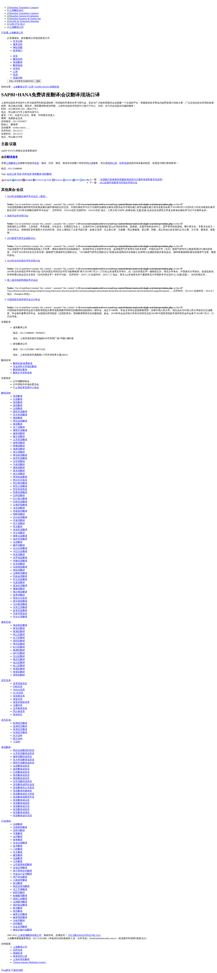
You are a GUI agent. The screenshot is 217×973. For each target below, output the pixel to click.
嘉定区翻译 (19, 659)
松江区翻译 (19, 665)
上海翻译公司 (20, 86)
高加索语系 (19, 696)
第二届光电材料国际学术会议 (22, 280)
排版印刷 (17, 77)
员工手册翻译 (20, 889)
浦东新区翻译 (20, 625)
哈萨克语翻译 (20, 539)
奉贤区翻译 (19, 672)
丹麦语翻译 (19, 520)
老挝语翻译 (19, 570)
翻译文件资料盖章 (22, 372)
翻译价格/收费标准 (22, 363)
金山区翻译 (19, 662)
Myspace (58, 180)
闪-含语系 (18, 693)
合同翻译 (17, 836)
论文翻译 (17, 852)
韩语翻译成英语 (21, 775)
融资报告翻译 (20, 917)
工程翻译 (17, 849)
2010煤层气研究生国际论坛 (21, 238)
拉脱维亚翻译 (20, 567)
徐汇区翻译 (19, 634)
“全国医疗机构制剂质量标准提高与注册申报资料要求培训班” (131, 179)
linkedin (69, 180)
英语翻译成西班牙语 (23, 797)
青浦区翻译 (19, 668)
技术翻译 (17, 846)
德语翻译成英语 (21, 769)
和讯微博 (28, 180)
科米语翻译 (19, 554)
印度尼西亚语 (20, 613)
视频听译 (17, 953)
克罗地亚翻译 (20, 557)
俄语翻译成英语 (21, 778)
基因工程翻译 (20, 898)
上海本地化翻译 (21, 959)
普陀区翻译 (19, 640)
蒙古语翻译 (19, 436)
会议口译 (11, 174)
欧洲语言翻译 (20, 723)
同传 (19, 174)
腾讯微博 (18, 180)
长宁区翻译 (19, 637)
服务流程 (17, 44)
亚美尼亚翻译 (20, 610)
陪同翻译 (47, 174)
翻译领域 (17, 65)
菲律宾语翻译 (20, 529)
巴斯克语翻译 (20, 501)
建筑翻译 (17, 855)
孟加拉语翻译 (20, 585)
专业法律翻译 (20, 843)
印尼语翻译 (19, 461)
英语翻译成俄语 (21, 812)
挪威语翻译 (19, 588)
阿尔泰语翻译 (20, 483)
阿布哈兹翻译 (20, 477)
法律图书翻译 (20, 902)
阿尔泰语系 (19, 711)
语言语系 (6, 680)
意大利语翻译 (20, 414)
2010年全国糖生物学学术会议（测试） (27, 196)
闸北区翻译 (19, 644)
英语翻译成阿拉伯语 (23, 784)
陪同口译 (112, 163)
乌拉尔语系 (19, 689)
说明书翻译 (19, 830)
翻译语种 (17, 59)
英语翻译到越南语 (22, 790)
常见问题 (17, 41)
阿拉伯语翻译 (20, 421)
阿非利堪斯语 (20, 489)
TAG (98, 935)
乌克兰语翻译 (20, 607)
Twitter (49, 180)
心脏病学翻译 (20, 880)
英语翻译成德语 (21, 803)
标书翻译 (17, 908)
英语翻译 (17, 396)
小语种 (16, 741)
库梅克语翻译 (20, 560)
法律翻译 (17, 824)
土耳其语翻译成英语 (23, 753)
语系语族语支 (20, 683)
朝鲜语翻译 (19, 514)
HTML (92, 935)
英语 (36, 163)
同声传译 (124, 163)
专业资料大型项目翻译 (25, 366)
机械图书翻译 (20, 895)
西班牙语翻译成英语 (23, 762)
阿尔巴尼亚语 (20, 480)
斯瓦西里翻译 (20, 601)
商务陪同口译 (20, 956)
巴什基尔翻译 (20, 498)
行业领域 (6, 821)
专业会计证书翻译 (22, 874)
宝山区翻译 (19, 656)
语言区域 (6, 720)
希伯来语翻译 (20, 455)
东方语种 (17, 735)
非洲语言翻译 (20, 732)
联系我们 (17, 50)
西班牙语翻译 (20, 411)
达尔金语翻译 (20, 517)
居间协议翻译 (20, 905)
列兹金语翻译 (20, 576)
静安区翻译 (19, 628)
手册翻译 (17, 833)
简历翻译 (17, 911)
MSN (77, 180)
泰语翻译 (17, 424)
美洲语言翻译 (20, 729)
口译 (15, 71)
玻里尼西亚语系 (21, 702)
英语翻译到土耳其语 (23, 787)
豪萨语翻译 (19, 545)
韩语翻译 (17, 402)
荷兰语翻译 (19, 452)
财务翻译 (17, 839)
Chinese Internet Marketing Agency (29, 962)
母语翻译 (17, 62)
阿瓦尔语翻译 (20, 486)
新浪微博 (8, 180)
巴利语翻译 (19, 495)
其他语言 (17, 714)
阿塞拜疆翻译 (20, 492)
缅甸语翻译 (19, 467)
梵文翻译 (17, 526)
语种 (6, 393)
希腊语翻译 (19, 445)
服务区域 (6, 622)
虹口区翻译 (19, 647)
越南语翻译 (19, 433)
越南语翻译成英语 (22, 756)
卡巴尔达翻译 (20, 551)
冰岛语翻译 (19, 508)
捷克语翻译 (19, 470)
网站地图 (17, 47)
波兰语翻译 (19, 473)
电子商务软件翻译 (22, 870)
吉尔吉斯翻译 (20, 548)
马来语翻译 (19, 464)
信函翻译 (17, 858)
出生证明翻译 (20, 926)
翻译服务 (12, 156)
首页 (15, 56)
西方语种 (17, 738)
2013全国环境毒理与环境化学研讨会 (118, 182)
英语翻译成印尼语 (22, 815)
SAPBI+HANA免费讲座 (47, 86)
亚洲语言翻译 (20, 726)
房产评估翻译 (20, 877)
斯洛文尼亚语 (20, 598)
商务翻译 (37, 174)
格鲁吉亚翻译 (20, 536)
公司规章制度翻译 (22, 864)
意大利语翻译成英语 (23, 759)
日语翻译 (17, 399)
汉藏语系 (17, 705)
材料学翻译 (19, 892)
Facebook (39, 180)
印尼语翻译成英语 (22, 781)
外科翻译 (17, 923)
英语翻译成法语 (21, 800)
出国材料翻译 (20, 827)
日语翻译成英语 (21, 772)
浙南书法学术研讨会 (17, 215)
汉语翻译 (17, 542)
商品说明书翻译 (21, 886)
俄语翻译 (17, 418)
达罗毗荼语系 (20, 708)
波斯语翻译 (19, 442)
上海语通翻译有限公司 (29, 935)
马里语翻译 (19, 582)
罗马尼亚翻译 (20, 579)
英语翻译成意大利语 (23, 794)
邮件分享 (85, 180)
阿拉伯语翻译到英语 (23, 750)
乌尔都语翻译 (20, 604)
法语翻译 (17, 408)
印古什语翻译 (20, 616)
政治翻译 (17, 883)
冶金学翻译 (19, 920)
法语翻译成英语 (21, 766)
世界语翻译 (19, 595)
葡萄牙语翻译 (20, 430)
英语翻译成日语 (21, 806)
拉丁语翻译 (19, 427)
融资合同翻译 (20, 914)
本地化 (16, 68)
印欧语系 (17, 686)
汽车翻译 (17, 861)
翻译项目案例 (20, 369)
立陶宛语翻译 (20, 573)
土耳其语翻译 (20, 439)
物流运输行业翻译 (22, 929)
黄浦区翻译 (19, 631)
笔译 (15, 74)
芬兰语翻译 (19, 532)
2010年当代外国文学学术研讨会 (23, 260)
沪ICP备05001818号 (78, 935)
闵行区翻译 (19, 653)
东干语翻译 (19, 523)
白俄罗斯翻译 (20, 505)
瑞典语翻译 (19, 449)
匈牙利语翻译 (20, 458)
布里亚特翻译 (20, 511)
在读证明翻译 (20, 867)
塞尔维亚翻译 (20, 591)
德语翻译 (17, 405)
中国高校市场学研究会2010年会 (23, 299)
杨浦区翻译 (19, 650)
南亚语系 (17, 699)
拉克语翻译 (19, 564)
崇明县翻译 (19, 675)
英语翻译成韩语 (21, 809)
